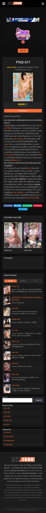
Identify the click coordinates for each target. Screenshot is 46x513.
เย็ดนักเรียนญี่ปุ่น (33, 198)
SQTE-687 (15, 385)
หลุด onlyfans (18, 139)
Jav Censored (8, 436)
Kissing (19, 377)
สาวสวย (32, 355)
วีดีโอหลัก (23, 51)
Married (26, 355)
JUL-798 (15, 330)
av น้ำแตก (24, 289)
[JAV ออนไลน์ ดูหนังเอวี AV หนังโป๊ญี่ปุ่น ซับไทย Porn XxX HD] (14, 4)
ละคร (27, 314)
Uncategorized (9, 441)
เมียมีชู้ (28, 336)
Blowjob (27, 388)
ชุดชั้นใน (38, 289)
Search (5, 397)
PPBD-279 (15, 286)
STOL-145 (15, 341)
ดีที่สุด (13, 292)
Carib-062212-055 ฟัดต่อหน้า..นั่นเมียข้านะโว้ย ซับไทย (27, 298)
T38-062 (15, 363)
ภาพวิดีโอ (33, 322)
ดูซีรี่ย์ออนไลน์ (15, 160)
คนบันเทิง (20, 322)
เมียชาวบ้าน (21, 336)
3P (17, 344)
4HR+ (18, 289)
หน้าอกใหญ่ (32, 292)
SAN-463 (15, 352)
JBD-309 (6, 424)
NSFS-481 (15, 374)
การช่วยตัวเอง (35, 388)
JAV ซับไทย (20, 303)
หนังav (6, 144)
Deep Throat (30, 344)
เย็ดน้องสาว (21, 192)
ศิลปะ (32, 333)
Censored (7, 432)
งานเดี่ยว (22, 314)
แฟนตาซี (33, 314)
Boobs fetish (21, 311)
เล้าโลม (39, 292)
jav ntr (14, 192)
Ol (25, 366)
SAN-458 (15, 308)
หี (26, 179)
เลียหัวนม (27, 390)
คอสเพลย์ (31, 289)
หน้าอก (14, 336)
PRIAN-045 (16, 319)
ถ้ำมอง (38, 344)
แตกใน (30, 168)
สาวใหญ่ (38, 333)
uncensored (8, 445)
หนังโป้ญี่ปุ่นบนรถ (22, 292)
